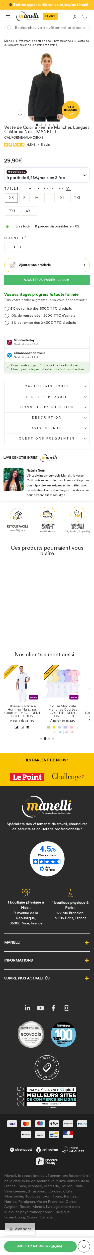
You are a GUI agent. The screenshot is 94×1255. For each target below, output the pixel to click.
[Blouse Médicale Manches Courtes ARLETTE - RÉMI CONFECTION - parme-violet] (34, 727)
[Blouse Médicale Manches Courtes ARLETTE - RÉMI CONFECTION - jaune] (23, 727)
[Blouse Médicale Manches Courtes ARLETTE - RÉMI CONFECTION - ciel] (28, 727)
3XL (12, 211)
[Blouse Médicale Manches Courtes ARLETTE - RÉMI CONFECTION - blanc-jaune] (23, 732)
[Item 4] (53, 739)
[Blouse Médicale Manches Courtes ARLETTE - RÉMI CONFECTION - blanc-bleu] (28, 732)
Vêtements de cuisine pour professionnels (46, 41)
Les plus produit (47, 396)
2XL (77, 197)
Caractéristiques (47, 386)
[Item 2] (45, 738)
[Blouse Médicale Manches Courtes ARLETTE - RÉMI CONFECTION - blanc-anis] (46, 727)
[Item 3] (49, 739)
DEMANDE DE (50, 16)
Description (47, 417)
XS (11, 197)
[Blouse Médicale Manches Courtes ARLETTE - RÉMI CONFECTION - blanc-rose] (40, 732)
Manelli (9, 41)
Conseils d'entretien (47, 407)
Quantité (15, 238)
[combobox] (47, 28)
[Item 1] (41, 739)
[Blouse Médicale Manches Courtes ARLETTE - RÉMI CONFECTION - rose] (40, 727)
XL (62, 197)
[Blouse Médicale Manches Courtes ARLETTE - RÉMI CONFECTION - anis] (17, 727)
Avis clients (47, 428)
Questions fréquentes (47, 438)
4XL (29, 211)
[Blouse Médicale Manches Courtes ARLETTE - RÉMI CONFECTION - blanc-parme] (34, 732)
